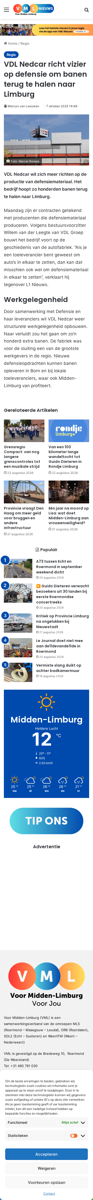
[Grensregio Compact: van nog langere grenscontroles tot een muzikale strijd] (24, 430)
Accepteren (46, 1154)
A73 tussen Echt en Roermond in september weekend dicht (59, 567)
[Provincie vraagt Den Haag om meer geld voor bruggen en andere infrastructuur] (24, 492)
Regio (24, 43)
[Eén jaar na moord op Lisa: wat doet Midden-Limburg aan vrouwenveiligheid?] (69, 492)
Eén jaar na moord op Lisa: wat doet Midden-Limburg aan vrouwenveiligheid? (69, 515)
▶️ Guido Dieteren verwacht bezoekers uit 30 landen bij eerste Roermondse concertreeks (62, 594)
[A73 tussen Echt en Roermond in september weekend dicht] (18, 568)
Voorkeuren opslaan (46, 1182)
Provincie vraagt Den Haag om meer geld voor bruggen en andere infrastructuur (24, 518)
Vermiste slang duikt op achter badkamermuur (58, 668)
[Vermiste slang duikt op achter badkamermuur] (18, 672)
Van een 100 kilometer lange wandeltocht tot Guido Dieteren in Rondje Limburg (65, 456)
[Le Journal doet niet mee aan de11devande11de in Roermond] (18, 647)
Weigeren (47, 1168)
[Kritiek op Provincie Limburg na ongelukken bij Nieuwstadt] (18, 623)
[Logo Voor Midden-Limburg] (33, 9)
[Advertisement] (46, 896)
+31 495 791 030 (24, 1066)
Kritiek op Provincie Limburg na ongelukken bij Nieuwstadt (62, 621)
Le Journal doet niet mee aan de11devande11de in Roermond (59, 646)
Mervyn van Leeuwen (23, 106)
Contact (49, 1193)
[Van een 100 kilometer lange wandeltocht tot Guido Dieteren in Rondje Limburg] (69, 430)
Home (12, 43)
